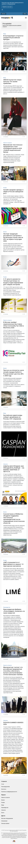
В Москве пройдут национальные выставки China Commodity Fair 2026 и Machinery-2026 (13, 325)
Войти (25, 13)
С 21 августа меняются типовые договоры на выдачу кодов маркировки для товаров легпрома (13, 281)
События (5, 464)
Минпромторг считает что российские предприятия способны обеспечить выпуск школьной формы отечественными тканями (13, 670)
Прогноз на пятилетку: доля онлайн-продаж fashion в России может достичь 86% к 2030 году (13, 373)
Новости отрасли (7, 142)
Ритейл (5, 187)
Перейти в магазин (7, 6)
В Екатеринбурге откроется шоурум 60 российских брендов (13, 37)
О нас (2, 784)
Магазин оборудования (7, 818)
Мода (4, 33)
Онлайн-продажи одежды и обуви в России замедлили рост (13, 191)
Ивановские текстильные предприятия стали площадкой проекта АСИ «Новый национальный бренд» (12, 148)
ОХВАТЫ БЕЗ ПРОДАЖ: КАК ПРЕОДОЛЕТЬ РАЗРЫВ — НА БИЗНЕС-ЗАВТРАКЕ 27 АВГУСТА (13, 468)
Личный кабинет (5, 823)
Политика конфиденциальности (9, 791)
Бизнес (5, 231)
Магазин (3, 13)
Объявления (4, 821)
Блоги (2, 812)
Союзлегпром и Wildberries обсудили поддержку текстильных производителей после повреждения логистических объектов (14, 518)
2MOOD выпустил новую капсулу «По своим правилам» (12, 81)
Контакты (3, 789)
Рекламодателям (5, 786)
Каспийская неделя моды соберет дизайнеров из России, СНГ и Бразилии (12, 417)
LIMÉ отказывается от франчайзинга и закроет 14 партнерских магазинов (13, 564)
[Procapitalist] (7, 18)
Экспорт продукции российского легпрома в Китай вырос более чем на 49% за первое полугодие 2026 (13, 237)
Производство (6, 607)
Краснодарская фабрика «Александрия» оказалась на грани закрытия (14, 611)
